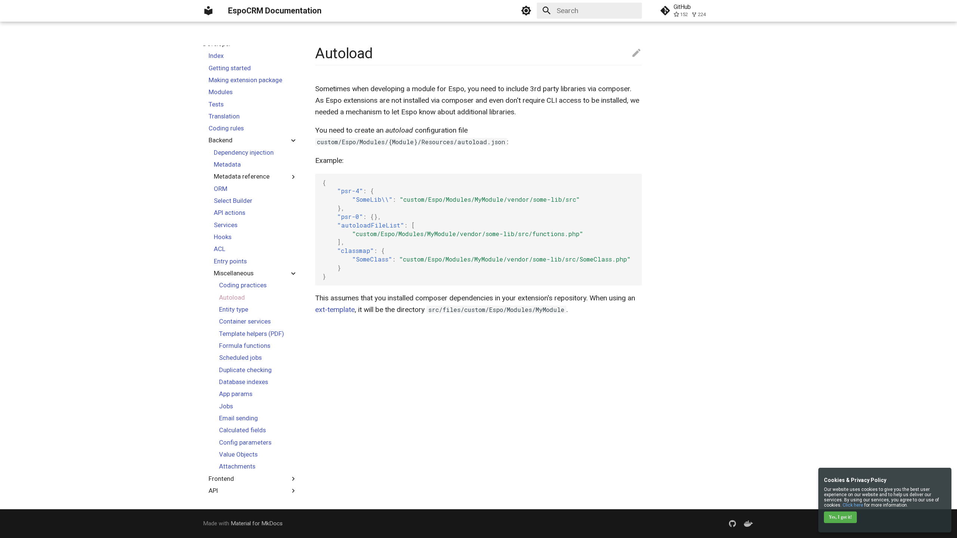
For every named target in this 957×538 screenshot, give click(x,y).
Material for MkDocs (257, 523)
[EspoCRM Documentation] (209, 11)
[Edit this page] (636, 53)
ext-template (335, 309)
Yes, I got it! (840, 517)
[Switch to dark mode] (526, 11)
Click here (853, 505)
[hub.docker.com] (748, 523)
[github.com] (732, 523)
